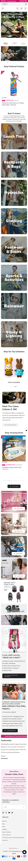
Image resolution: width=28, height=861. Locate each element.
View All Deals (15, 500)
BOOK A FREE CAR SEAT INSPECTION (11, 690)
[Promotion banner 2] (14, 623)
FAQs (3, 840)
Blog (3, 838)
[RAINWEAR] (14, 313)
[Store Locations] (25, 8)
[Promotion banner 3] (14, 634)
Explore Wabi (20, 590)
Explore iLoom (20, 545)
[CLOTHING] (14, 229)
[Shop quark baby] (10, 43)
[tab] (7, 39)
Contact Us (5, 854)
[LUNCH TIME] (14, 144)
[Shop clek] (19, 43)
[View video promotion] (14, 53)
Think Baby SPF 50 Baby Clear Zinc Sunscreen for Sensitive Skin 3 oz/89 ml (12, 112)
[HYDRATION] (14, 200)
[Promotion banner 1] (14, 606)
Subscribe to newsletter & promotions (10, 815)
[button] (24, 445)
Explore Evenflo (19, 567)
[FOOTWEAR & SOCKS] (14, 257)
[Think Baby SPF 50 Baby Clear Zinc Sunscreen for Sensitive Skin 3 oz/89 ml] (14, 84)
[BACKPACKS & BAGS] (14, 172)
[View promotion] (14, 25)
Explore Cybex (20, 522)
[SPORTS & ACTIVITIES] (14, 285)
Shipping (4, 843)
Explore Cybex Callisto (11, 432)
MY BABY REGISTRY (11, 744)
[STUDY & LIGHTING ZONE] (14, 342)
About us (4, 835)
